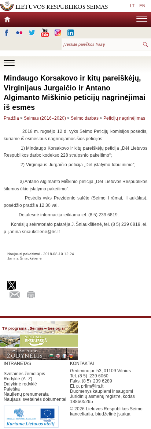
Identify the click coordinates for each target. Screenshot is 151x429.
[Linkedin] (70, 32)
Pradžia (11, 118)
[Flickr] (19, 32)
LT (132, 5)
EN (142, 5)
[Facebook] (6, 32)
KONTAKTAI (82, 363)
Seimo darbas (85, 118)
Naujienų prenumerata (26, 394)
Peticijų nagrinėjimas (124, 118)
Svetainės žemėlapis (24, 373)
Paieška (12, 389)
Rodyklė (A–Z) (18, 378)
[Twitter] (32, 32)
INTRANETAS (17, 363)
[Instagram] (57, 32)
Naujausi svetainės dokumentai (35, 399)
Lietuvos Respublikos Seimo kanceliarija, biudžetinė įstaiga (106, 411)
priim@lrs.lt (92, 386)
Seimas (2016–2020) (45, 118)
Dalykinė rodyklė (20, 384)
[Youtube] (45, 32)
